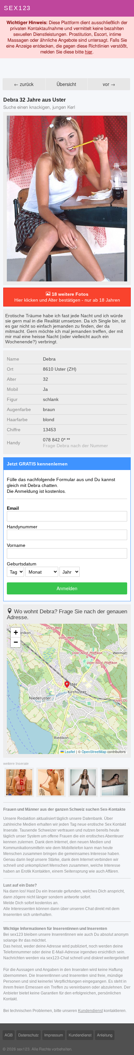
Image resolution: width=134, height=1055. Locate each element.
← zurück (24, 84)
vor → (109, 84)
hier (88, 52)
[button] (67, 685)
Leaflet (69, 751)
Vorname (16, 545)
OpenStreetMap (94, 751)
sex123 (17, 8)
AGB (9, 1035)
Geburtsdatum (21, 563)
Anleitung (105, 1035)
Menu (125, 8)
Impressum (53, 1035)
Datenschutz (28, 1035)
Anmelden (67, 588)
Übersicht (66, 84)
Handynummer (22, 526)
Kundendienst (90, 1010)
